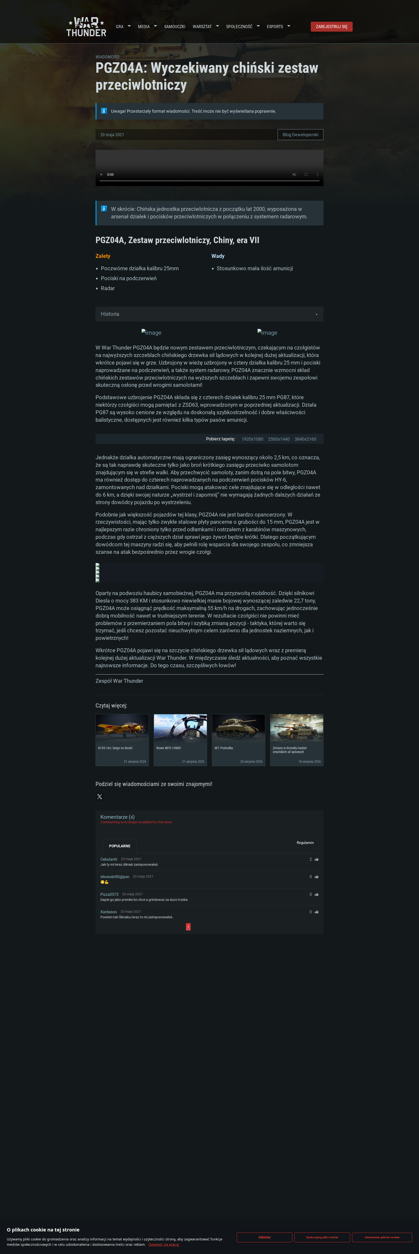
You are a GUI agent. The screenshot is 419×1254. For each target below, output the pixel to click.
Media (144, 26)
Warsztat (202, 26)
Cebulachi (108, 859)
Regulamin (305, 843)
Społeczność (239, 26)
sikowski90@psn (114, 876)
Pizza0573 (109, 894)
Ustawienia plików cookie (382, 1237)
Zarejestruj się (331, 26)
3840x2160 (305, 439)
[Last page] (234, 926)
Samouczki (174, 26)
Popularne (119, 846)
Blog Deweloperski (300, 134)
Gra (119, 26)
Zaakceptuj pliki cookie (322, 1237)
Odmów (264, 1237)
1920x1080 (252, 439)
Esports (275, 26)
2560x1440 (279, 439)
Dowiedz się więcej (164, 1244)
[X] (100, 797)
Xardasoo (108, 912)
